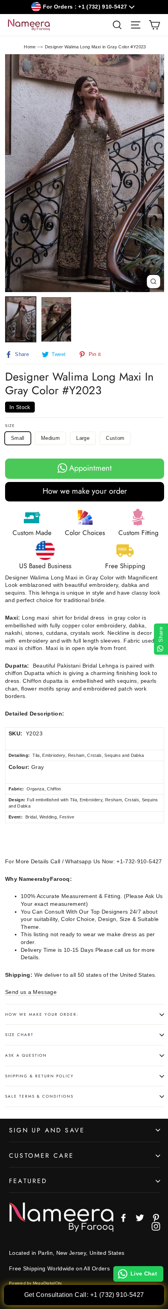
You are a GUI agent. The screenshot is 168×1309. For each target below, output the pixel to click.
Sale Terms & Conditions (39, 1096)
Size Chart (19, 1035)
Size (10, 425)
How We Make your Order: (42, 1014)
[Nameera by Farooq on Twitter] (140, 1217)
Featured (28, 1180)
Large (82, 438)
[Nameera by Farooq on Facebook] (123, 1217)
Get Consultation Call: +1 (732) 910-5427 (84, 1294)
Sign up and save (47, 1130)
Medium (50, 438)
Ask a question (26, 1055)
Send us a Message (31, 992)
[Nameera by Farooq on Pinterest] (156, 1217)
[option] (84, 173)
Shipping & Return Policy (39, 1076)
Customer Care (41, 1155)
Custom (115, 438)
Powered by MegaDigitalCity (35, 1283)
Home (30, 46)
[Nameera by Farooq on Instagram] (156, 1226)
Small (18, 438)
